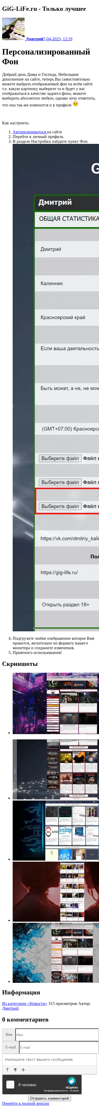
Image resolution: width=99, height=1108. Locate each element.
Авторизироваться (30, 132)
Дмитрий (10, 1008)
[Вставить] (23, 1069)
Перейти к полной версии (25, 1103)
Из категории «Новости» (24, 1003)
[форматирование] (7, 1069)
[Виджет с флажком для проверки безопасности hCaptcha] (42, 1085)
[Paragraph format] (15, 1069)
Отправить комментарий (49, 1098)
